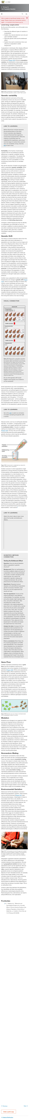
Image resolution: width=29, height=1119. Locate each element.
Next (25, 1106)
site (5, 145)
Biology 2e (6, 7)
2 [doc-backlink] (4, 903)
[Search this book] (22, 14)
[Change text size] (26, 14)
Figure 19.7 (19, 795)
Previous (5, 1106)
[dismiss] (27, 18)
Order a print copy (8, 1111)
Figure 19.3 (12, 60)
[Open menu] (1, 14)
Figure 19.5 (5, 430)
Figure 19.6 (10, 670)
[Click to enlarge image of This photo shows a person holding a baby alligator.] (14, 840)
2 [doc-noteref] (17, 507)
